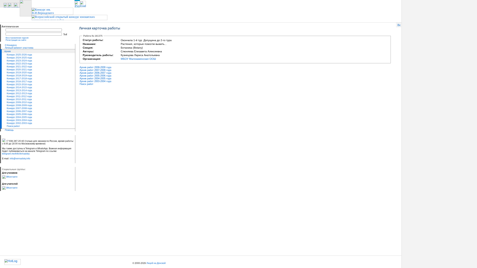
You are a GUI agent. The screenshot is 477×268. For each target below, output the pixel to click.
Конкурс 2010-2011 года (19, 99)
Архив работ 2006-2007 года (95, 72)
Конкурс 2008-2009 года (19, 105)
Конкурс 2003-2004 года (19, 120)
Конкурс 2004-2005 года (19, 117)
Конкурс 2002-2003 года (19, 123)
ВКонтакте (12, 177)
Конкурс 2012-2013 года (19, 93)
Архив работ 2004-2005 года (95, 78)
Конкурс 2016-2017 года (19, 81)
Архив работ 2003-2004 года (95, 81)
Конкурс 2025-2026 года (19, 54)
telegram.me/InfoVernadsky (16, 153)
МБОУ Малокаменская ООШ (138, 58)
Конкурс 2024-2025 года (19, 57)
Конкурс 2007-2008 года (19, 108)
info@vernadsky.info (20, 158)
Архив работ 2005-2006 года (95, 75)
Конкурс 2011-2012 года (19, 96)
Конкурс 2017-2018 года (19, 78)
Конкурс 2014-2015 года (19, 87)
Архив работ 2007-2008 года (95, 70)
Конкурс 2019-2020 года (19, 72)
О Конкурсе (11, 45)
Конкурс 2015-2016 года (19, 84)
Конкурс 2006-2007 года (19, 111)
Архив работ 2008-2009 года (95, 67)
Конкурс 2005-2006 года (19, 114)
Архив (7, 51)
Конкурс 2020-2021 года (19, 69)
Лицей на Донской (156, 263)
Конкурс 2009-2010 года (19, 102)
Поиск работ (13, 126)
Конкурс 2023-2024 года (19, 60)
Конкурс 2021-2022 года (19, 66)
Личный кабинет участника (19, 48)
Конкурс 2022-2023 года (19, 63)
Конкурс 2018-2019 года (19, 75)
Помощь (9, 130)
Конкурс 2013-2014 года (19, 90)
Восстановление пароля (17, 38)
